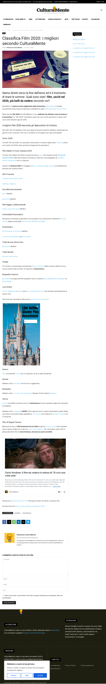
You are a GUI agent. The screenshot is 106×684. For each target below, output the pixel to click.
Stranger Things (58, 414)
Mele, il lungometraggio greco (43, 166)
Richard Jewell (50, 426)
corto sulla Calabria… (36, 429)
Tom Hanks (26, 237)
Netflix (46, 109)
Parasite (59, 143)
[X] (9, 522)
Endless (53, 393)
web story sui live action (39, 299)
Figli (59, 158)
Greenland (17, 383)
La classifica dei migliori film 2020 (84, 52)
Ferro (4, 194)
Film (9, 30)
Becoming (6, 199)
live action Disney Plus (35, 291)
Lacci (41, 155)
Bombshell (6, 246)
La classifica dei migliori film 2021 (84, 48)
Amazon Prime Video (58, 109)
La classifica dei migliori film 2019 (84, 57)
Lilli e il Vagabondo (9, 291)
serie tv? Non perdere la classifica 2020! (30, 506)
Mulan (20, 291)
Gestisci (13, 675)
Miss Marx (6, 279)
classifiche (17, 513)
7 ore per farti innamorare (22, 393)
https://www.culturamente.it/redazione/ (27, 537)
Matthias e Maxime (9, 184)
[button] (101, 10)
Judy (46, 279)
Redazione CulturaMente (14, 47)
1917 (4, 374)
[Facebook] (4, 522)
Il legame (16, 411)
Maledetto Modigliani (57, 279)
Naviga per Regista (79, 39)
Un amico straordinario (10, 237)
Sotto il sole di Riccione (10, 209)
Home (4, 30)
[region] (27, 670)
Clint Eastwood (27, 513)
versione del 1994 (28, 221)
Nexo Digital (6, 281)
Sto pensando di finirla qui (11, 231)
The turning (37, 414)
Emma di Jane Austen (10, 256)
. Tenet (17, 374)
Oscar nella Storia (78, 44)
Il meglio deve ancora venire (12, 178)
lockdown (51, 106)
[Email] (23, 522)
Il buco (4, 403)
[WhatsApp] (14, 522)
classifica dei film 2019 (19, 501)
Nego (27, 675)
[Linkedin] (19, 522)
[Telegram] (28, 522)
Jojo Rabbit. (41, 221)
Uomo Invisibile (38, 266)
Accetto (40, 675)
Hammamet (12, 160)
